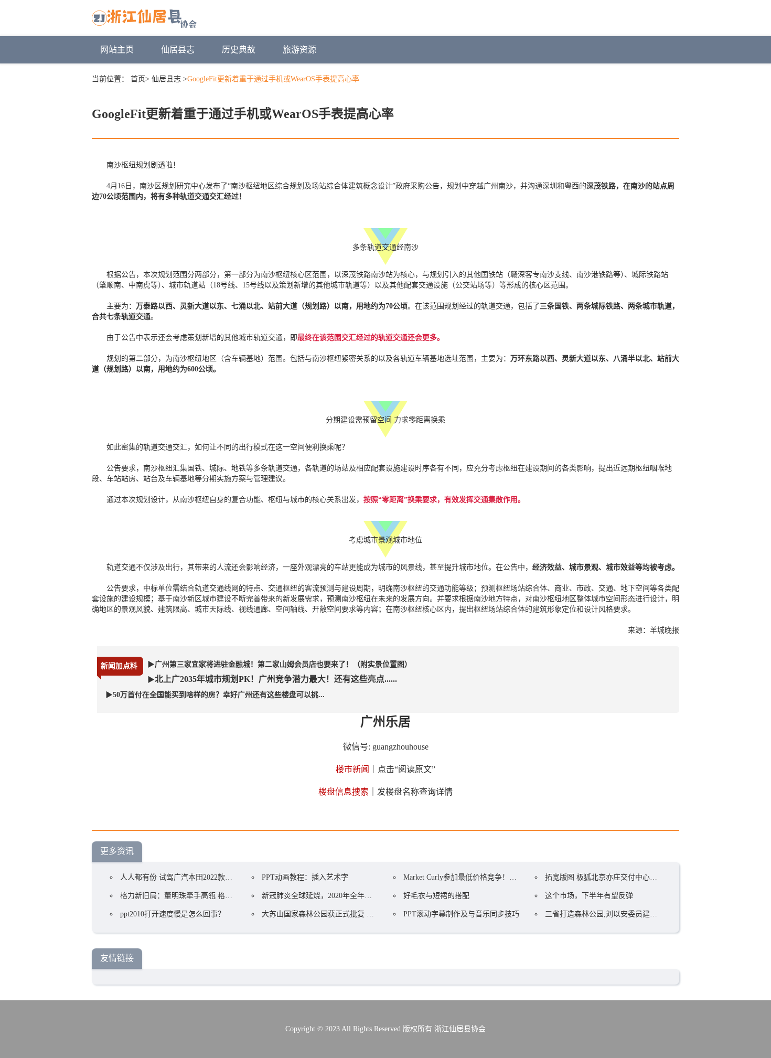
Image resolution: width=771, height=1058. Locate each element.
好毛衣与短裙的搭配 (436, 896)
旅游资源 (299, 49)
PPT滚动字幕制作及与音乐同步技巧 (461, 914)
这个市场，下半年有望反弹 (589, 896)
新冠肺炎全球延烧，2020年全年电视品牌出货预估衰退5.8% (358, 896)
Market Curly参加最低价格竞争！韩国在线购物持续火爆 (493, 877)
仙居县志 (178, 49)
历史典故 (238, 49)
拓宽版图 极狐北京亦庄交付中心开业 (605, 877)
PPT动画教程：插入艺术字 (305, 877)
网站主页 (117, 49)
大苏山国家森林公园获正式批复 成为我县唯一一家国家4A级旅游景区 (374, 914)
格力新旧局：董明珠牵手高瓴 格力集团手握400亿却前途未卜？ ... (226, 896)
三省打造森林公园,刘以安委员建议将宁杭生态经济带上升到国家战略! (657, 914)
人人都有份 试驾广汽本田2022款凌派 (180, 877)
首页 (138, 79)
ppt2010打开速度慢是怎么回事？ (172, 914)
